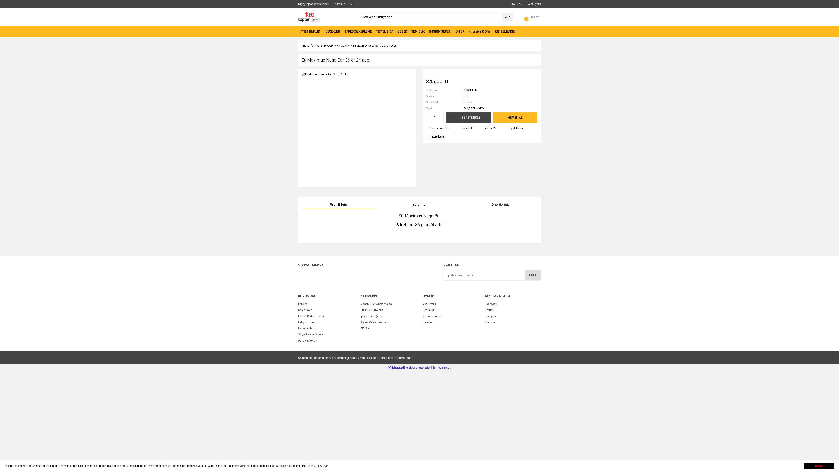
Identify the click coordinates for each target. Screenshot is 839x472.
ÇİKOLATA (470, 90)
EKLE (533, 275)
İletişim (302, 303)
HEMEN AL (515, 117)
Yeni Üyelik (429, 303)
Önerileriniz (500, 204)
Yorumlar (420, 204)
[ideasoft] (396, 368)
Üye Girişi (428, 310)
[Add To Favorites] (438, 128)
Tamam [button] (819, 466)
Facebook (491, 303)
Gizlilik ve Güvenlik (372, 310)
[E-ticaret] (419, 368)
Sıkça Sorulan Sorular (311, 334)
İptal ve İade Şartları (372, 316)
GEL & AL (366, 328)
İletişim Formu (306, 322)
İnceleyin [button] (322, 466)
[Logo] (309, 16)
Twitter (489, 310)
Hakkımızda (305, 328)
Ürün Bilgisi (339, 204)
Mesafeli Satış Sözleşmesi (376, 303)
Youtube (490, 322)
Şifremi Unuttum (432, 316)
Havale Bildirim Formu (311, 316)
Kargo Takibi (305, 310)
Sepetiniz (428, 322)
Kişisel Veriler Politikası (374, 322)
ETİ (466, 96)
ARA (507, 17)
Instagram (491, 316)
